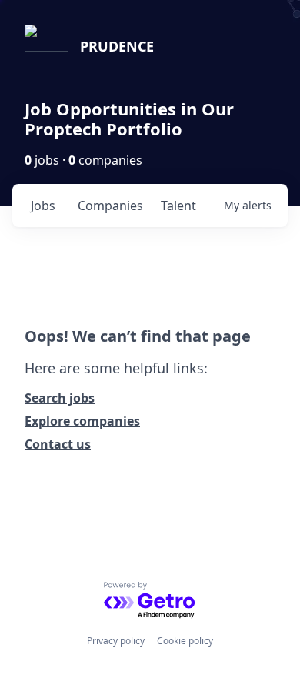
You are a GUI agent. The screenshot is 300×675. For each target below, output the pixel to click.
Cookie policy (185, 640)
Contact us (58, 444)
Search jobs (60, 397)
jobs (43, 205)
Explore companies (82, 421)
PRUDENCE (117, 46)
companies (110, 205)
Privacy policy (116, 640)
